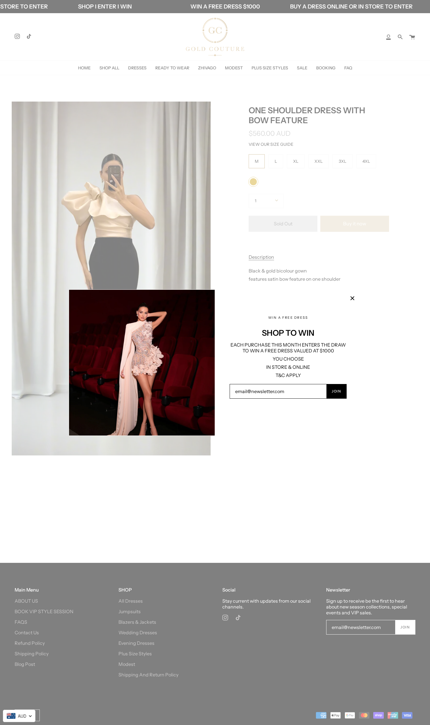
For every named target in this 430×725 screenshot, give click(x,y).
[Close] (352, 298)
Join (336, 391)
